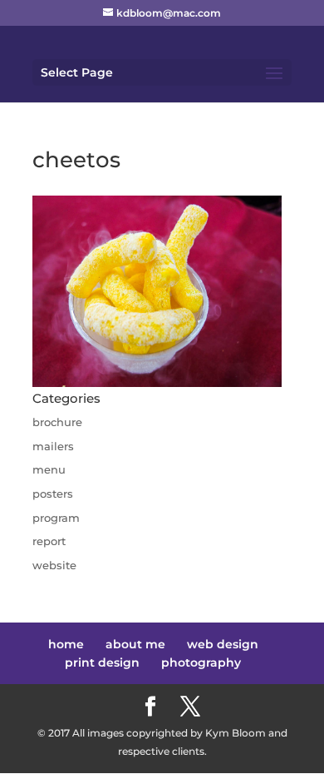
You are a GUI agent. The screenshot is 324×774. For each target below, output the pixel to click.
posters (52, 493)
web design (222, 644)
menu (49, 469)
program (56, 517)
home (66, 644)
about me (135, 644)
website (54, 565)
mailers (53, 446)
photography (201, 662)
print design (102, 662)
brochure (57, 422)
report (49, 541)
